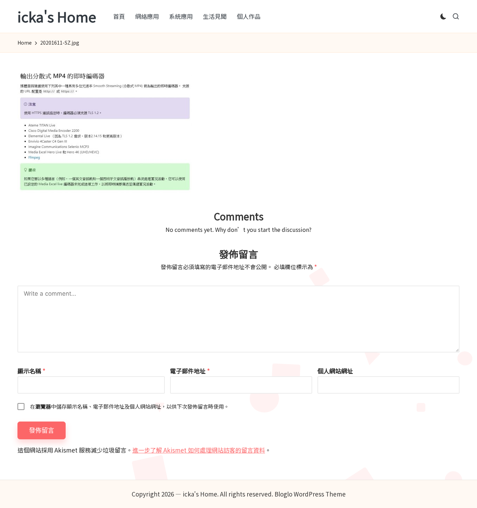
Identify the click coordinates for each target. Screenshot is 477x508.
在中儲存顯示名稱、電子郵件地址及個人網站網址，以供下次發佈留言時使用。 (129, 406)
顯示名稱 (31, 370)
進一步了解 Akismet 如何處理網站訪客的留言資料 (198, 450)
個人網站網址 (335, 370)
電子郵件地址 (190, 370)
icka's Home (56, 16)
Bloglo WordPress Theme (310, 494)
